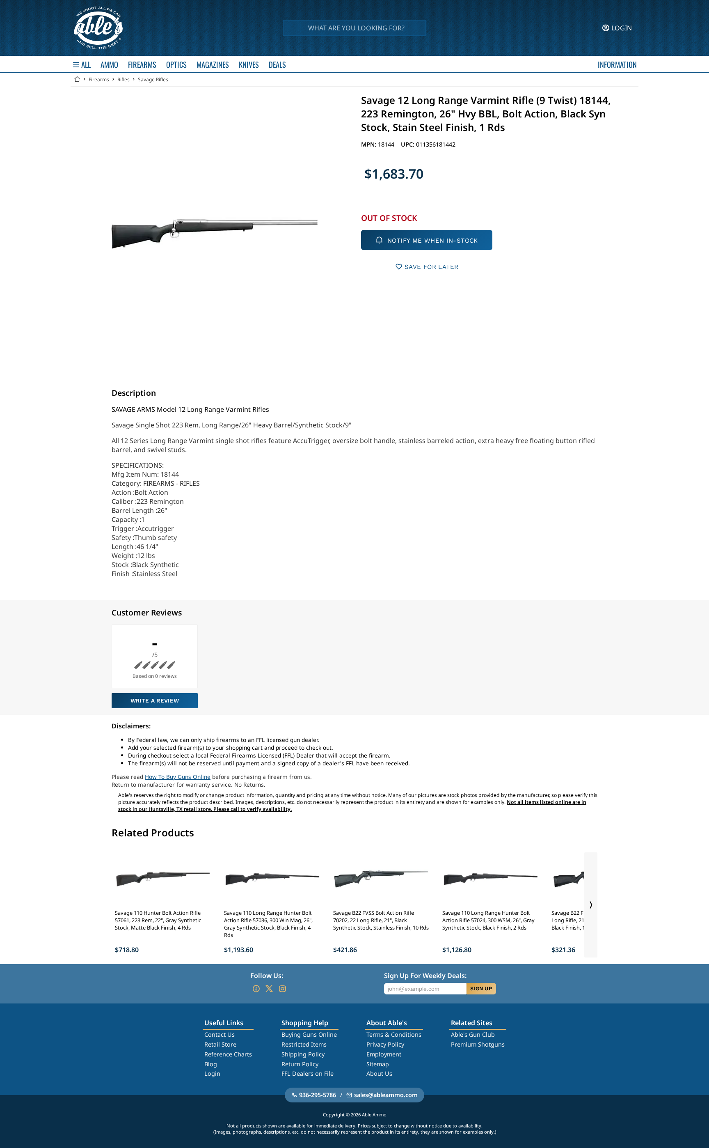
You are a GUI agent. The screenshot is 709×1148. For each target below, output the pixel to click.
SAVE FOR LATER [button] (431, 267)
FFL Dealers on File (307, 1073)
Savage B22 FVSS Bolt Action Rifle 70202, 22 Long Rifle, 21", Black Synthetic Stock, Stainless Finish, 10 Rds (381, 920)
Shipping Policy (303, 1054)
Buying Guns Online (309, 1034)
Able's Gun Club (473, 1034)
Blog (210, 1064)
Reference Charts (228, 1054)
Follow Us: (266, 975)
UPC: (408, 144)
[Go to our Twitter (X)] (269, 989)
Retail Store (220, 1044)
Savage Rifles (153, 79)
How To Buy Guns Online (177, 777)
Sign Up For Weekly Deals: (425, 975)
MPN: (369, 144)
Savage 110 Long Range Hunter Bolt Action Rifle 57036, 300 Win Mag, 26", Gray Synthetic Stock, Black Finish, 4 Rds (268, 924)
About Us (379, 1073)
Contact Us (219, 1034)
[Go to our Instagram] (282, 989)
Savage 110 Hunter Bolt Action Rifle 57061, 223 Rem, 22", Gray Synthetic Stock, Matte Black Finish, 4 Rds (158, 920)
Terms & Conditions (393, 1034)
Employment (383, 1054)
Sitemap (377, 1064)
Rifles (123, 79)
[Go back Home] (77, 79)
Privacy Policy (385, 1044)
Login (212, 1073)
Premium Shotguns (478, 1044)
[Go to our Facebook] (256, 989)
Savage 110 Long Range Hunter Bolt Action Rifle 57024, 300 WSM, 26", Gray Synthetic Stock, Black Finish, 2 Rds (488, 920)
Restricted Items (304, 1044)
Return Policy (299, 1064)
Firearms (99, 79)
